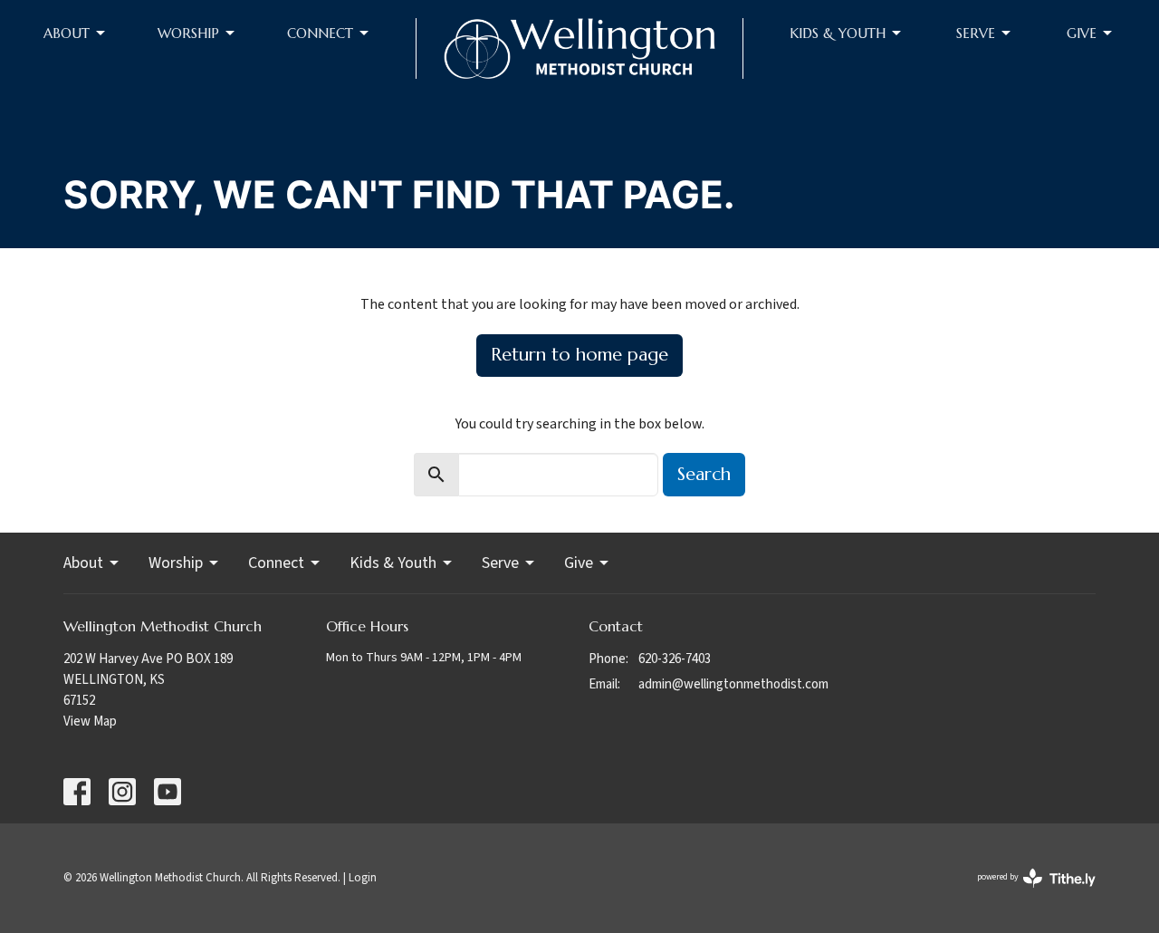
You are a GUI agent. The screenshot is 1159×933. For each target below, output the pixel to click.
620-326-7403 (674, 658)
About (66, 33)
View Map (90, 721)
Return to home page (579, 354)
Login (363, 878)
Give (1082, 33)
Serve (975, 33)
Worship (188, 33)
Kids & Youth (838, 33)
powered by (1025, 892)
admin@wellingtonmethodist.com (733, 684)
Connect (320, 33)
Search (704, 474)
